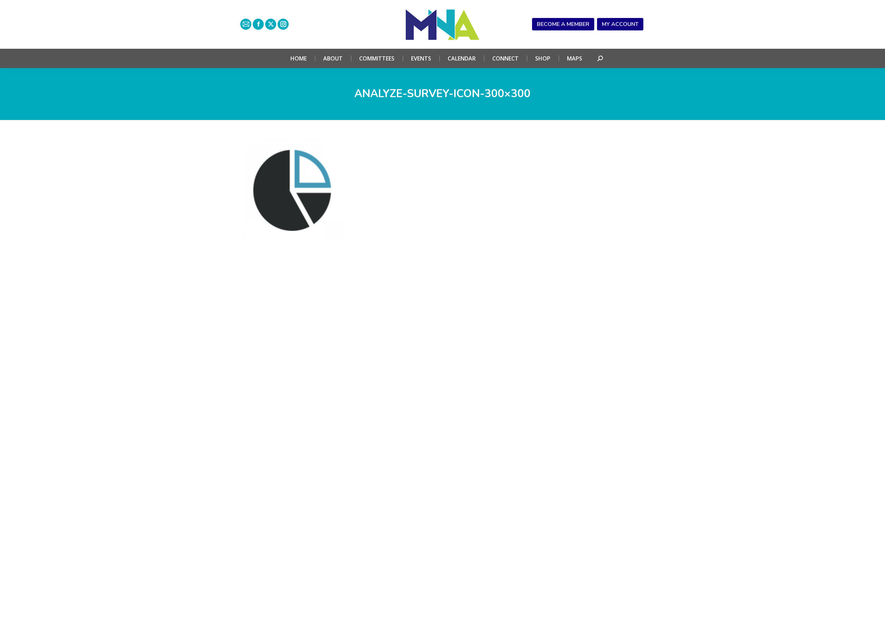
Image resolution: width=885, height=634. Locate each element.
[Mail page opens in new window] (245, 24)
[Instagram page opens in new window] (283, 24)
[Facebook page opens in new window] (258, 24)
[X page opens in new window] (270, 24)
